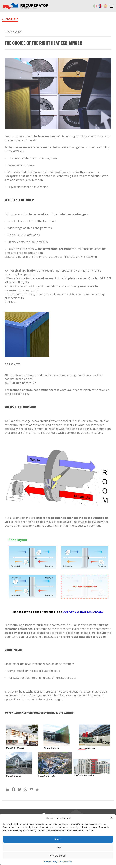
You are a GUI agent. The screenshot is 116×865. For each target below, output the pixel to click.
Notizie (11, 19)
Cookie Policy (50, 862)
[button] (111, 817)
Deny (58, 847)
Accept (58, 839)
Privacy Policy (65, 862)
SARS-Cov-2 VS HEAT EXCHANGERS (83, 611)
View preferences (58, 855)
